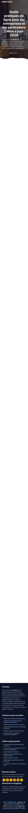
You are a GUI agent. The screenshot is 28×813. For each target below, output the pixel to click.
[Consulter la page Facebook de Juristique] (3, 779)
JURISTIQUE (6, 2)
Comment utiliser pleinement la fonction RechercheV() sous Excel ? (14, 152)
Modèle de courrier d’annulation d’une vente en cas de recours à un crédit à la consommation (13, 637)
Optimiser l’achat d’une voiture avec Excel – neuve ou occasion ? (11, 574)
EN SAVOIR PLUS (9, 110)
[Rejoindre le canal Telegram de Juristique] (10, 779)
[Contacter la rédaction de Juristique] (21, 779)
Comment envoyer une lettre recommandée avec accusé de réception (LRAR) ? (13, 274)
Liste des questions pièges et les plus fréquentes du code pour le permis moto (12, 455)
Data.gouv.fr (21, 803)
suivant (12, 674)
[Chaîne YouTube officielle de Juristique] (14, 779)
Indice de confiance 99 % (10, 803)
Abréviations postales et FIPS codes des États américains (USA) (13, 514)
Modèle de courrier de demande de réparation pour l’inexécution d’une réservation (13, 213)
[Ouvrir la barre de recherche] (22, 2)
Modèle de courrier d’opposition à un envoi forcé (12, 335)
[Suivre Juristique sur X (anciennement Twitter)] (7, 779)
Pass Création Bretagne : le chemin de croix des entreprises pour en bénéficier (13, 89)
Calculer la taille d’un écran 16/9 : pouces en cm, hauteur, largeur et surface (13, 394)
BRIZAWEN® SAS (12, 802)
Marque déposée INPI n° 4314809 (17, 808)
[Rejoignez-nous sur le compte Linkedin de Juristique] (18, 779)
